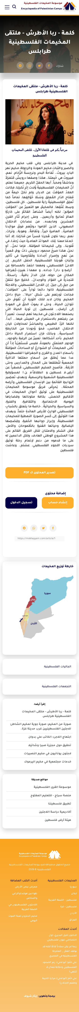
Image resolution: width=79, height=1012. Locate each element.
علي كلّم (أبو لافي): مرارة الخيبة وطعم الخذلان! (59, 981)
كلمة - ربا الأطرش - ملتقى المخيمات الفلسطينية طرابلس (46, 714)
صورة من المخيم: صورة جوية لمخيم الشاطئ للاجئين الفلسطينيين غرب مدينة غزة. (40, 727)
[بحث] (14, 8)
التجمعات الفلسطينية (56, 686)
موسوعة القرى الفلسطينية (52, 787)
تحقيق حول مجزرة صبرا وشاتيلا (49, 745)
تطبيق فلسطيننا (59, 804)
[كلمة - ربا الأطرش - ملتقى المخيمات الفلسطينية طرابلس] (49, 65)
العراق (73, 920)
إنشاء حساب (57, 502)
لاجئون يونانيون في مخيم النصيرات (47, 753)
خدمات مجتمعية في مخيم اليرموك (47, 762)
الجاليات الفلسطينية (57, 666)
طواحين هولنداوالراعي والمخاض (24, 896)
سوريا (73, 887)
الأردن (73, 913)
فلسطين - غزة (68, 907)
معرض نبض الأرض (26, 887)
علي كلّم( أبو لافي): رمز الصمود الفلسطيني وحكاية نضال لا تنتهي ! (60, 967)
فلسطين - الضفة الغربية (62, 900)
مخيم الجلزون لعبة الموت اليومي (22, 918)
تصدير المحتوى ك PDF (39, 472)
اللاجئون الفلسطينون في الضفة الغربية (22, 907)
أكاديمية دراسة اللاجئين (55, 812)
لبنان (74, 893)
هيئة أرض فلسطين (58, 820)
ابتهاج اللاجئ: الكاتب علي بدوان (49, 737)
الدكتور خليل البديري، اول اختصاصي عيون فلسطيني (62, 938)
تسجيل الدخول (21, 502)
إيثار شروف (30, 996)
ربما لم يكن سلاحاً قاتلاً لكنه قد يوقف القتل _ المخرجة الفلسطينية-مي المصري (60, 951)
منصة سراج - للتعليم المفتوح (50, 795)
